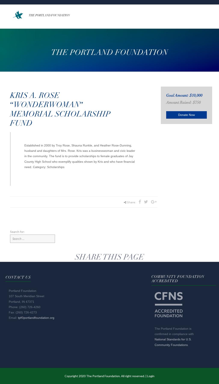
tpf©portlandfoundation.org (36, 317)
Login (150, 376)
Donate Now (186, 115)
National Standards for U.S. (173, 339)
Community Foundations (171, 345)
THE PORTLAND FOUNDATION (49, 15)
